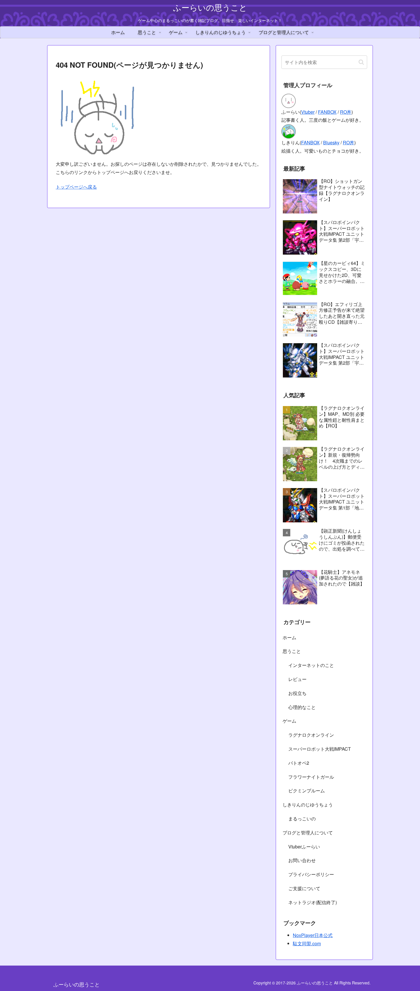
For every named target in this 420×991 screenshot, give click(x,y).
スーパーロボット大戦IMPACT (319, 749)
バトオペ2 (298, 763)
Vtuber (308, 112)
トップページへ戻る (76, 186)
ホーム (289, 637)
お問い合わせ (302, 860)
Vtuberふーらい (304, 846)
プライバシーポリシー (311, 874)
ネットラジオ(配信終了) (312, 902)
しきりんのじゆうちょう (308, 804)
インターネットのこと (311, 665)
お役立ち (297, 693)
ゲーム (289, 721)
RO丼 (345, 112)
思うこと (292, 651)
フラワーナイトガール (311, 777)
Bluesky (331, 142)
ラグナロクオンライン (311, 735)
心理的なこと (302, 707)
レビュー (297, 679)
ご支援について (304, 888)
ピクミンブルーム (306, 790)
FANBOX (327, 112)
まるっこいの (302, 818)
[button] (361, 62)
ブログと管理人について (308, 832)
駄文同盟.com (307, 943)
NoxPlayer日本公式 (313, 935)
